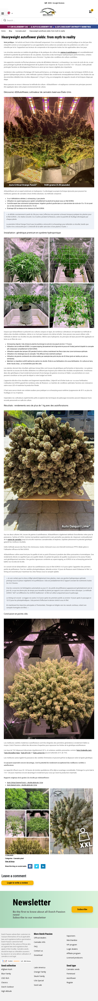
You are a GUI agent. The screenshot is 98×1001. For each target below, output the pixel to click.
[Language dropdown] (9, 13)
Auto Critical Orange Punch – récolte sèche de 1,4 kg (25, 783)
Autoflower (71, 978)
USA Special (39, 980)
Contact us (38, 951)
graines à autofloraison (68, 52)
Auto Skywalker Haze (12, 753)
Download (38, 955)
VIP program (72, 944)
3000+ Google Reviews (54, 3)
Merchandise (72, 940)
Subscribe (82, 909)
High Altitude (6, 991)
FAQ (36, 946)
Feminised (71, 973)
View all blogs (10, 861)
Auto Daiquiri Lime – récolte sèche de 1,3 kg (22, 785)
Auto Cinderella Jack (84, 750)
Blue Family (6, 973)
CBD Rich (5, 978)
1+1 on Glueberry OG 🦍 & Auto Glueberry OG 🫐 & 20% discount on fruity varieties (49, 27)
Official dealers (40, 938)
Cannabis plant (20, 31)
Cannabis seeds (73, 969)
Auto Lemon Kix (39, 753)
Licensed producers (75, 957)
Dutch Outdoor (7, 987)
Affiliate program (74, 953)
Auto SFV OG (25, 753)
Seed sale (38, 985)
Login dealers (72, 949)
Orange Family (40, 972)
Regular (70, 982)
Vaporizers (71, 936)
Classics (4, 982)
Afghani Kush (6, 969)
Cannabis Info (39, 942)
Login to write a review (17, 883)
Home (3, 31)
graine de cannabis (14, 539)
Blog (10, 31)
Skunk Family (39, 976)
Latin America (39, 967)
